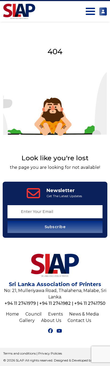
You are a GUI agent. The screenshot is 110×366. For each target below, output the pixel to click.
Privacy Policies (50, 353)
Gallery (27, 320)
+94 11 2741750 (89, 303)
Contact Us (79, 320)
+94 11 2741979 (20, 303)
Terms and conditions (19, 353)
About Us (51, 320)
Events (55, 314)
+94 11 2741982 (55, 303)
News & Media (84, 314)
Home (12, 314)
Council (33, 314)
